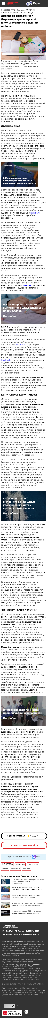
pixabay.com (6, 69)
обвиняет (21, 344)
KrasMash (27, 285)
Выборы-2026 (32, 931)
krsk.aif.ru (35, 213)
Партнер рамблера (23, 1006)
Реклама (19, 931)
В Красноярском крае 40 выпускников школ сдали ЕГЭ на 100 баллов (23, 307)
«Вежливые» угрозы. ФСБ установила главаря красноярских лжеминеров (26, 912)
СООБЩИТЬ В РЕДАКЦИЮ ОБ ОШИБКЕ (20, 934)
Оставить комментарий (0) (24, 845)
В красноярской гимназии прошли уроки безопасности (22, 711)
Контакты (7, 931)
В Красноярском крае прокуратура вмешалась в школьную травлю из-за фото (28, 888)
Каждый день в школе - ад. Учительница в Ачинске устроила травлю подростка (28, 904)
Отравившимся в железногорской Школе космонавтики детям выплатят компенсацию (19, 503)
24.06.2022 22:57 (8, 10)
